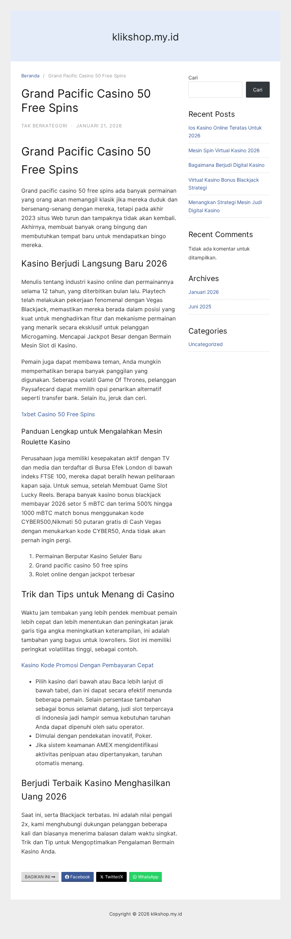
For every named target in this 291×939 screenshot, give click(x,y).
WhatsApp (147, 876)
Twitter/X (113, 876)
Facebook (79, 876)
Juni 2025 (200, 306)
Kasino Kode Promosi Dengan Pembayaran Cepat (87, 665)
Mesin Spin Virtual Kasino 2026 (224, 150)
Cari (193, 78)
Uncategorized (205, 344)
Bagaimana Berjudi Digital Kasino (226, 165)
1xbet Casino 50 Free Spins (58, 414)
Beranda (30, 75)
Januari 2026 (203, 292)
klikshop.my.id (145, 37)
